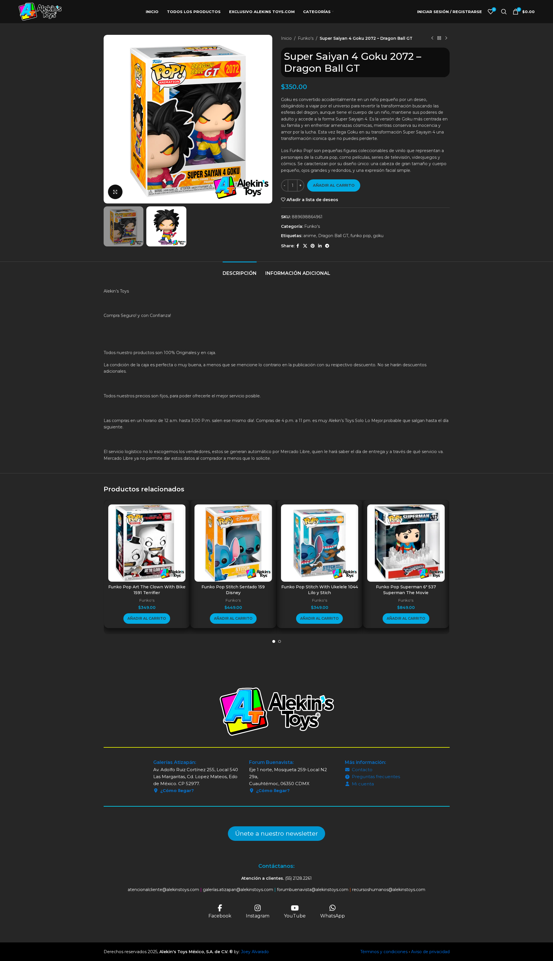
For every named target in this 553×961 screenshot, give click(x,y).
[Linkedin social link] (319, 246)
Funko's (306, 38)
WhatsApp (332, 916)
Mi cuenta (363, 784)
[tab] (240, 270)
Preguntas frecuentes (376, 776)
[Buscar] (504, 11)
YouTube (295, 916)
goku (378, 235)
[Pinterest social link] (312, 246)
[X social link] (305, 246)
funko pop (360, 235)
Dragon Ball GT (333, 235)
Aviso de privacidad (430, 951)
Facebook (219, 916)
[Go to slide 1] (273, 641)
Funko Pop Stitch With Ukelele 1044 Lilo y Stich (319, 589)
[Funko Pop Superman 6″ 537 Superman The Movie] (406, 543)
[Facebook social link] (297, 246)
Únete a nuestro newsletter (276, 833)
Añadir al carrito (333, 185)
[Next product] (446, 38)
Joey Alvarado (255, 951)
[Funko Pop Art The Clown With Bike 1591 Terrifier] (147, 543)
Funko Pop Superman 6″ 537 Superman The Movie (406, 589)
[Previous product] (432, 38)
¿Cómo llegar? (177, 790)
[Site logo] (40, 11)
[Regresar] (439, 38)
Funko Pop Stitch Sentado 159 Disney (233, 589)
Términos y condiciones (384, 951)
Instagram (257, 916)
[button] (146, 618)
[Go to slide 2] (279, 641)
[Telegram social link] (327, 246)
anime (309, 235)
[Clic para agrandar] (115, 192)
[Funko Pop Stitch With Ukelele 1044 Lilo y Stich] (320, 543)
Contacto (362, 769)
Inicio (286, 38)
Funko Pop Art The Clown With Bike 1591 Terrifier (146, 589)
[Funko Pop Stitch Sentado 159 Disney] (233, 543)
